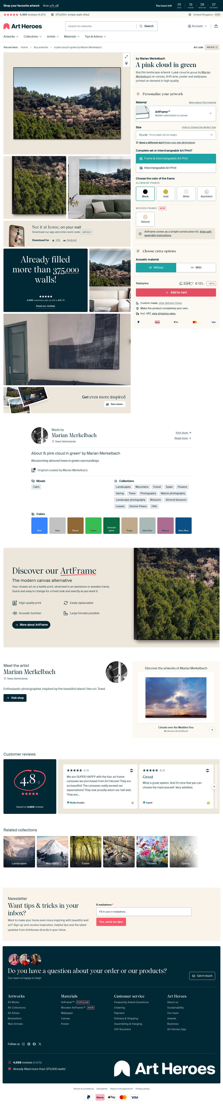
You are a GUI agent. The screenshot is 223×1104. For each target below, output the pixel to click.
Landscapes (123, 487)
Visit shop (182, 433)
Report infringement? (121, 1088)
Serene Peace (138, 506)
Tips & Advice (93, 36)
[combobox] (101, 26)
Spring (120, 493)
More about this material (202, 102)
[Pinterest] (29, 1044)
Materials (70, 36)
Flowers (182, 487)
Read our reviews (45, 306)
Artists (51, 36)
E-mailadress (104, 904)
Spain (169, 487)
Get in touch (204, 976)
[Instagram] (23, 1044)
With (198, 267)
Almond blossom (176, 500)
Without (158, 267)
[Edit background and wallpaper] (126, 63)
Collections (31, 36)
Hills (154, 506)
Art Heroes (176, 996)
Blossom (155, 500)
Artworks (9, 36)
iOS (58, 240)
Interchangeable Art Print (160, 168)
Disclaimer (102, 1088)
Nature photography (173, 493)
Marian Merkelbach (152, 58)
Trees (132, 493)
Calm (36, 487)
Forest (157, 487)
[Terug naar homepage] (22, 26)
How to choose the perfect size (199, 127)
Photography (148, 493)
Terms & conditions (84, 1088)
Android (71, 240)
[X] (40, 1044)
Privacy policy (142, 1088)
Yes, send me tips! (111, 921)
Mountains (142, 487)
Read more (182, 438)
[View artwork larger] (126, 57)
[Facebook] (34, 1044)
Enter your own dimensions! (167, 142)
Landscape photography (130, 500)
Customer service (129, 996)
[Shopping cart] (216, 26)
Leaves (120, 506)
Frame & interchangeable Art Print (166, 158)
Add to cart (179, 292)
